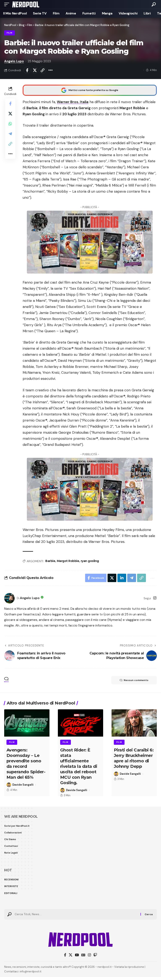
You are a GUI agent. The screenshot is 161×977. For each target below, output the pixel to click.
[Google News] (83, 955)
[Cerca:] (76, 914)
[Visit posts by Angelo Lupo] (9, 598)
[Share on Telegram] (10, 134)
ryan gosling (90, 561)
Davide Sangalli (23, 784)
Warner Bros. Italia (72, 102)
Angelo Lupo (14, 61)
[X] (70, 955)
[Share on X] (34, 70)
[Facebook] (65, 955)
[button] (7, 4)
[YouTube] (77, 955)
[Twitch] (95, 955)
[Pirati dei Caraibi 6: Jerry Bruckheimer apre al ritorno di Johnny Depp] (134, 723)
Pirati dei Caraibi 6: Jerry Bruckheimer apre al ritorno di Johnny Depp (134, 758)
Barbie (50, 561)
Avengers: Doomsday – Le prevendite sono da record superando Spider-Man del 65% (25, 763)
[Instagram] (155, 598)
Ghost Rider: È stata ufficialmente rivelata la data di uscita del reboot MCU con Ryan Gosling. (78, 766)
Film (9, 32)
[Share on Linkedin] (121, 578)
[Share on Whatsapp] (10, 124)
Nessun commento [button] (136, 680)
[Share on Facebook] (27, 70)
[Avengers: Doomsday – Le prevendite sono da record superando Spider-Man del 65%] (26, 723)
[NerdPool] (25, 4)
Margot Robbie (68, 561)
